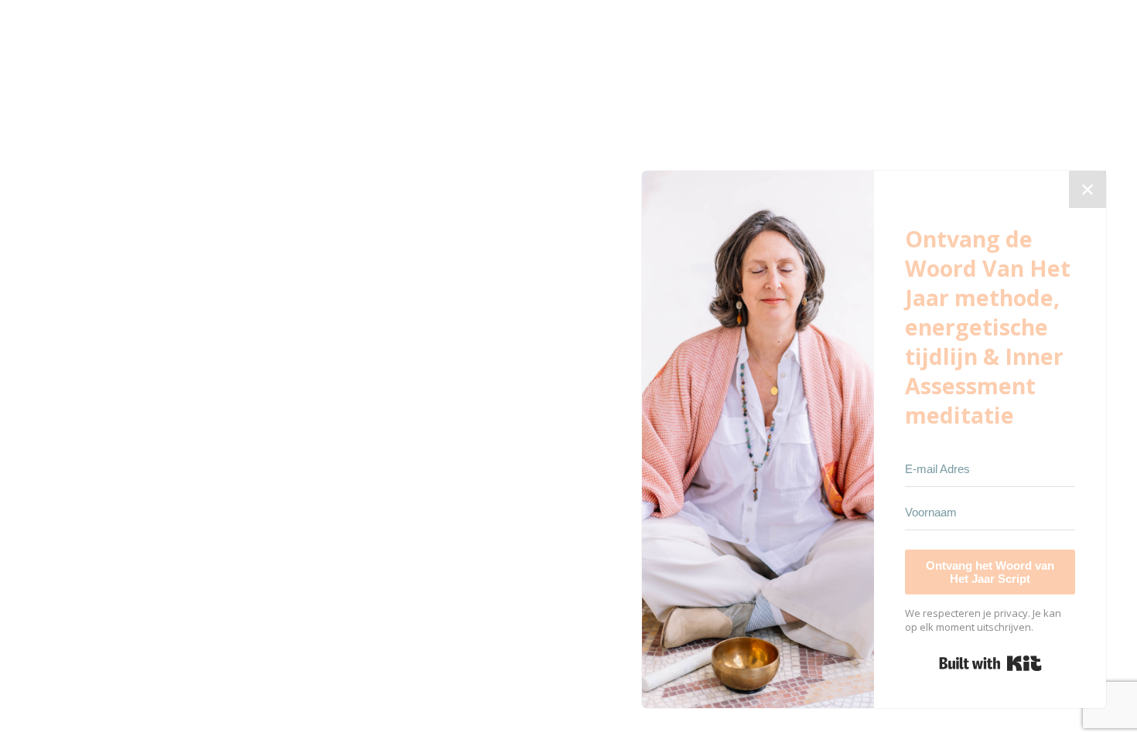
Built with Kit (990, 663)
